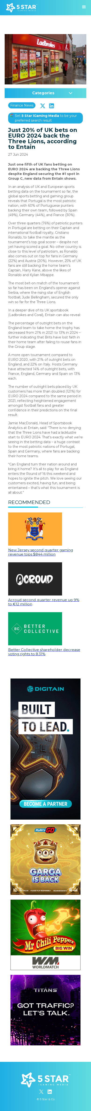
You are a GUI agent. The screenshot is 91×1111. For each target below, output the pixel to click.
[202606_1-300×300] (45, 902)
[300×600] (45, 681)
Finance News (21, 105)
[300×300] (45, 827)
